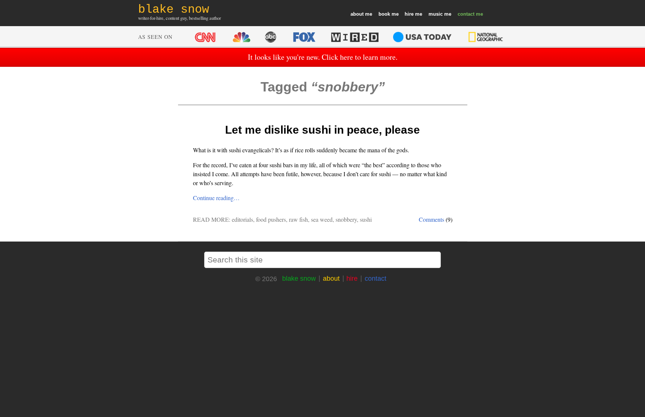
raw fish (298, 219)
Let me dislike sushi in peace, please (322, 130)
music (436, 14)
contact (466, 14)
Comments (431, 219)
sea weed (322, 219)
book (384, 14)
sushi (366, 219)
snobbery (346, 219)
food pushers (271, 219)
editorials (242, 219)
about (357, 14)
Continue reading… (216, 198)
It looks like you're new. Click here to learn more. (323, 57)
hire (409, 14)
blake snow (299, 278)
